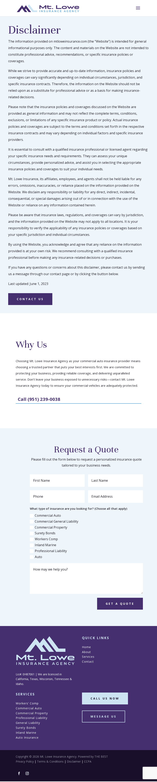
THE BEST (101, 756)
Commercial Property (51, 527)
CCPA (87, 761)
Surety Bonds (45, 533)
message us (104, 716)
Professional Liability (51, 551)
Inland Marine (45, 545)
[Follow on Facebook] (19, 773)
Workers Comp (46, 539)
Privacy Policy (25, 761)
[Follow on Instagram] (27, 773)
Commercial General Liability (56, 521)
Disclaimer (74, 761)
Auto (38, 557)
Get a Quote (120, 604)
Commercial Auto (48, 515)
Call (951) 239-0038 (39, 399)
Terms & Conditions (50, 761)
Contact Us (30, 299)
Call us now (105, 698)
